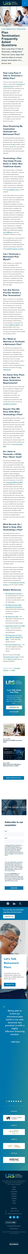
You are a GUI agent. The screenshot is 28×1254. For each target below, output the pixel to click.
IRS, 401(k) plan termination (14, 593)
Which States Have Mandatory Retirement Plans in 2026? (12, 765)
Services (14, 1194)
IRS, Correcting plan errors (13, 645)
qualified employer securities (15, 249)
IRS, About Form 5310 (12, 616)
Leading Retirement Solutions (18, 1231)
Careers (14, 1198)
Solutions (14, 1192)
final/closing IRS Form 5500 (14, 482)
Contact (14, 1196)
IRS (14, 144)
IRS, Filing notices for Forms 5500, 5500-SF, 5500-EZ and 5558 (14, 637)
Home (14, 1187)
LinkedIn (5, 670)
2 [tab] (9, 1101)
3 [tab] (11, 1101)
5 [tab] (16, 1101)
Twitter (13, 670)
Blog (14, 1201)
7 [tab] (20, 1101)
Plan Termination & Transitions (14, 29)
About (14, 1189)
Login (14, 1203)
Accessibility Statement (14, 1226)
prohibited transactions (10, 404)
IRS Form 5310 (14, 325)
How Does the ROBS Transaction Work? (12, 741)
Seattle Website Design (14, 1242)
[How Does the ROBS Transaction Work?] (14, 730)
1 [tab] (6, 1101)
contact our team (12, 659)
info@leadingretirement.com (15, 1214)
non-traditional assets (12, 190)
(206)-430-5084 (14, 712)
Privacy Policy (14, 1228)
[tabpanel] (14, 1026)
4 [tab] (13, 1101)
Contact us (14, 707)
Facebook (17, 668)
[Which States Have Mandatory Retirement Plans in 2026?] (14, 754)
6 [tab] (18, 1101)
